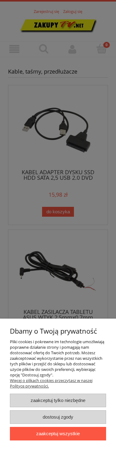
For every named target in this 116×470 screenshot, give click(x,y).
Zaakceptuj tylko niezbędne (58, 400)
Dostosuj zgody (58, 417)
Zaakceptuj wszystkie (58, 433)
